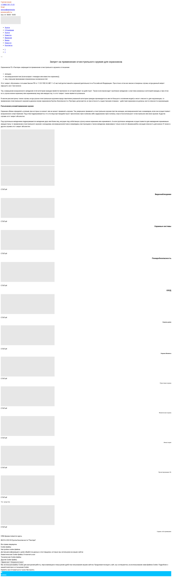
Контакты (8, 45)
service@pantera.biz (8, 10)
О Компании (9, 30)
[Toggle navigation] (1, 56)
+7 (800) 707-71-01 (8, 5)
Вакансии (8, 38)
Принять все (5, 562)
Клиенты (8, 35)
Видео (7, 40)
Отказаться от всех (17, 562)
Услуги (7, 28)
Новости (8, 43)
